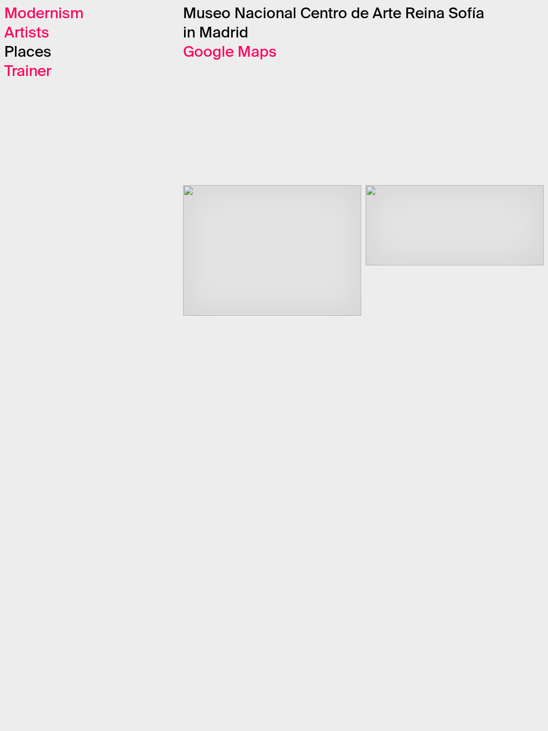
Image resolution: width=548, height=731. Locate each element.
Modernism (43, 13)
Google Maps (230, 52)
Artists (26, 33)
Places (27, 52)
